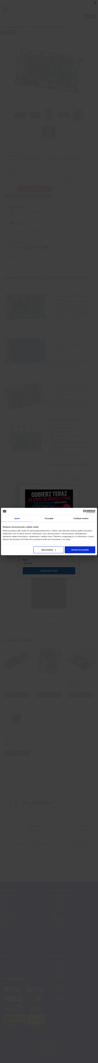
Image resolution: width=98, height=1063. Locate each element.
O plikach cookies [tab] (81, 518)
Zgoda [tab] (17, 518)
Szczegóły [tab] (49, 518)
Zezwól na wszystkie (80, 550)
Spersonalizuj (47, 550)
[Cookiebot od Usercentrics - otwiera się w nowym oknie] (84, 511)
